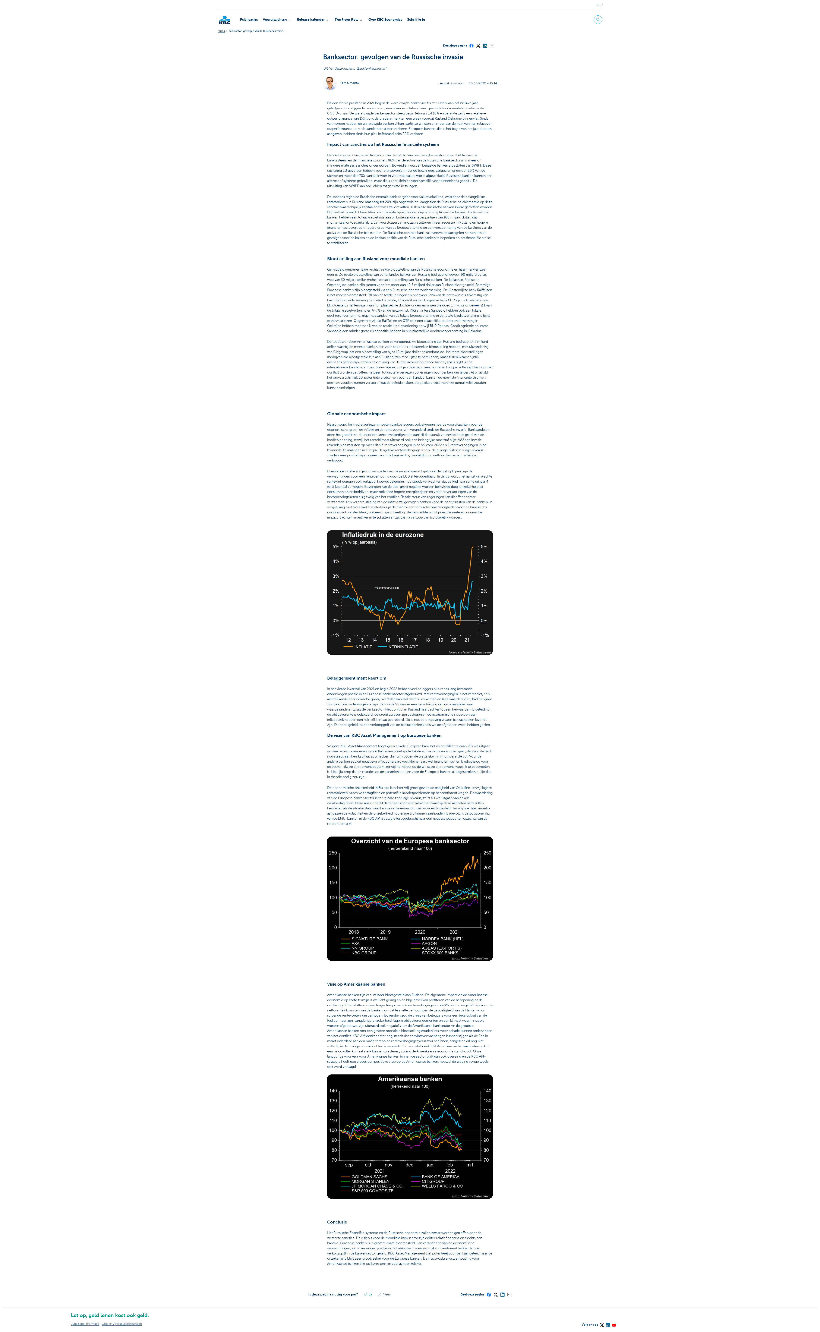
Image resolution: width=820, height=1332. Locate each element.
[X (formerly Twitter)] (478, 45)
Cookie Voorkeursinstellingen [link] (122, 1323)
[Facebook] (471, 45)
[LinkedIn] (485, 45)
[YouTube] (613, 1323)
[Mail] (491, 45)
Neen (386, 1294)
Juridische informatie (85, 1323)
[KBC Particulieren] (224, 20)
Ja (370, 1294)
